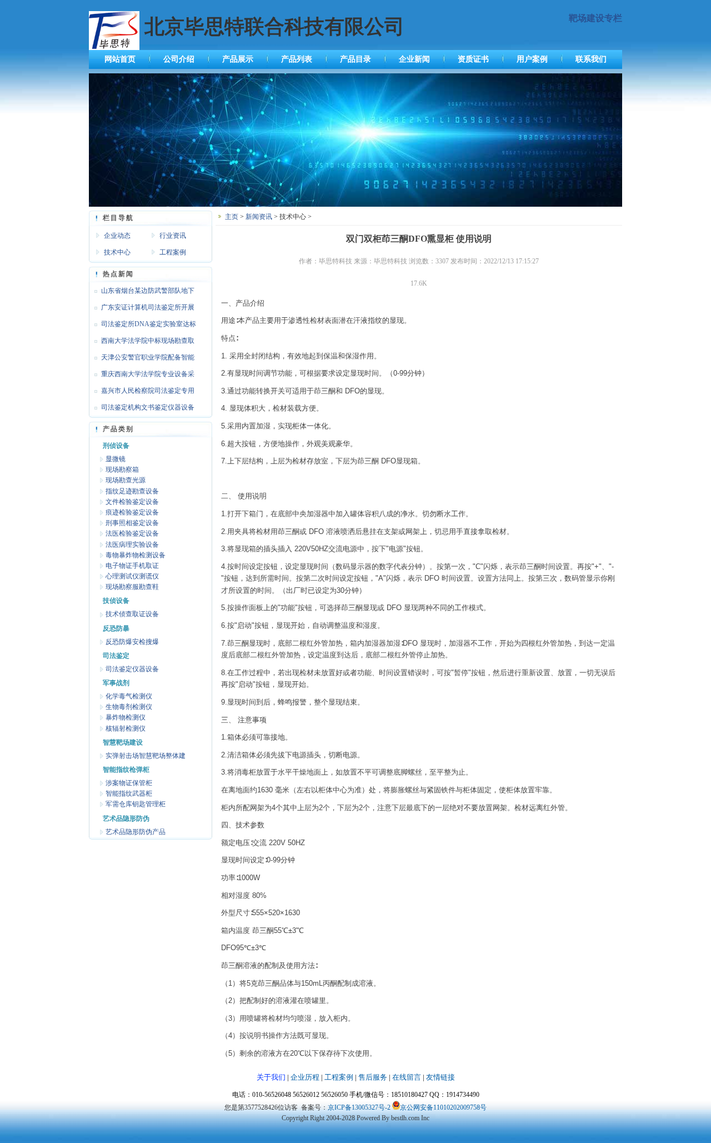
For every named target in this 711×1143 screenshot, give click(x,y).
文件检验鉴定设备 (132, 502)
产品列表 (296, 59)
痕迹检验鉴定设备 (132, 512)
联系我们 (591, 59)
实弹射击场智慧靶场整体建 (146, 756)
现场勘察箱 (122, 469)
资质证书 (473, 59)
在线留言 (406, 1077)
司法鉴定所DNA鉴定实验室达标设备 (142, 326)
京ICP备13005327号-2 (359, 1107)
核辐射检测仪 (126, 728)
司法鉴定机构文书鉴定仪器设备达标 (141, 409)
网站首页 (120, 59)
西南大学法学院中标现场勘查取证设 (141, 343)
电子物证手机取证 (132, 566)
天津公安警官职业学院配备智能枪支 (141, 359)
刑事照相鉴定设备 (132, 523)
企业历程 (305, 1077)
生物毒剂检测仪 (129, 707)
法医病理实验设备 (132, 544)
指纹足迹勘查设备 (132, 491)
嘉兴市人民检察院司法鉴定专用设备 (141, 393)
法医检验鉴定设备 (132, 533)
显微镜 (116, 459)
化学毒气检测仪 (129, 696)
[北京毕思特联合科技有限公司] (355, 204)
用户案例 (532, 59)
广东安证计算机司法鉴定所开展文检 (141, 309)
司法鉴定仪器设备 (132, 669)
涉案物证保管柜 (129, 783)
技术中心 (117, 252)
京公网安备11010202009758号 (443, 1107)
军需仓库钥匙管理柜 (136, 804)
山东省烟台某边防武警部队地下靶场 (141, 293)
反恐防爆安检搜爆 (132, 642)
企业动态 (117, 235)
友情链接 (440, 1077)
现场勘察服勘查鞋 (132, 587)
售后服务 (372, 1077)
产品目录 (355, 59)
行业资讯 (172, 235)
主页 (231, 217)
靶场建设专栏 (595, 18)
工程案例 (172, 252)
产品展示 (237, 59)
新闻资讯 (259, 217)
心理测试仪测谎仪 (132, 576)
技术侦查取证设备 (132, 614)
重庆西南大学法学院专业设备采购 (141, 376)
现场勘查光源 (126, 480)
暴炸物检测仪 (126, 717)
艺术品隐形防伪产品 (136, 832)
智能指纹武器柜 (129, 793)
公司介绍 (178, 59)
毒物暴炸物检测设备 (136, 555)
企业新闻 (414, 59)
